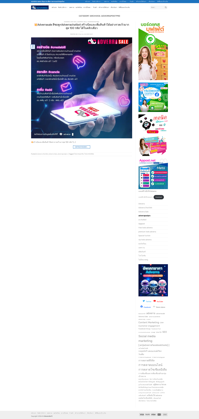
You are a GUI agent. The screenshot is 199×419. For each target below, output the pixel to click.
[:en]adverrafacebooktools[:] (153, 345)
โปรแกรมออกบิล (79, 154)
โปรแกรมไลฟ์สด (89, 154)
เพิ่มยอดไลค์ (157, 398)
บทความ (106, 1)
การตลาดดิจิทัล (146, 360)
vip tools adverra (144, 240)
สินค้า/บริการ (96, 1)
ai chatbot (142, 220)
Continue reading (82, 147)
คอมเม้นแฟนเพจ (143, 379)
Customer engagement (149, 326)
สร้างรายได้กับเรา (141, 1)
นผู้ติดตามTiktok (159, 384)
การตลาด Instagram (158, 357)
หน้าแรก (87, 1)
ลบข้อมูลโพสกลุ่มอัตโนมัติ (144, 392)
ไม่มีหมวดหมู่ (143, 260)
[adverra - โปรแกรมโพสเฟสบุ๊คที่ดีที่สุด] (40, 7)
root (91, 34)
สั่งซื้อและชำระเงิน (162, 1)
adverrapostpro (93, 21)
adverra (150, 313)
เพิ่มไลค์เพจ (142, 401)
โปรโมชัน (142, 256)
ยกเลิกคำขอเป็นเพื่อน (144, 390)
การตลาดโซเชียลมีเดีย (152, 369)
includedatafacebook (144, 332)
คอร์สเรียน (114, 1)
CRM (162, 323)
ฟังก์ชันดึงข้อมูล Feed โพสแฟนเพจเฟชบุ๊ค (151, 387)
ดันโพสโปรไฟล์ (143, 382)
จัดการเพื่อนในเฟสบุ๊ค (156, 379)
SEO (164, 332)
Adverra (141, 204)
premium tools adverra (147, 232)
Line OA (158, 332)
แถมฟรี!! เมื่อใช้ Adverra (145, 197)
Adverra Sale (82, 21)
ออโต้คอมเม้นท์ (155, 392)
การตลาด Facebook (144, 357)
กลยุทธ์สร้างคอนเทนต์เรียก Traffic (150, 353)
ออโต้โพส (162, 392)
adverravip (141, 319)
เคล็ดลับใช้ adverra (154, 395)
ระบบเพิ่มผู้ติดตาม (157, 390)
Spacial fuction (144, 236)
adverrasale (160, 314)
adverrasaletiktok (154, 316)
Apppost (141, 224)
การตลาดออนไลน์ (150, 365)
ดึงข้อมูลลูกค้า (160, 382)
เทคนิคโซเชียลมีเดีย (145, 398)
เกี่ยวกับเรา (152, 1)
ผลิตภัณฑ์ (142, 252)
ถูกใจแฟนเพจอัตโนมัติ (145, 384)
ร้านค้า (132, 1)
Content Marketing (148, 322)
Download (159, 197)
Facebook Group (144, 329)
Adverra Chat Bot (70, 21)
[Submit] (165, 7)
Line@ (153, 332)
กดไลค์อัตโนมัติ (143, 348)
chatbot (148, 319)
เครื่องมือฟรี (142, 395)
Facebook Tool (156, 329)
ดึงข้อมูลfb (152, 382)
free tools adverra (145, 228)
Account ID (141, 313)
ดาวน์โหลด (123, 1)
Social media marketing (147, 338)
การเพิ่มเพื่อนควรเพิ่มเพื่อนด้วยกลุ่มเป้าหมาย (152, 374)
